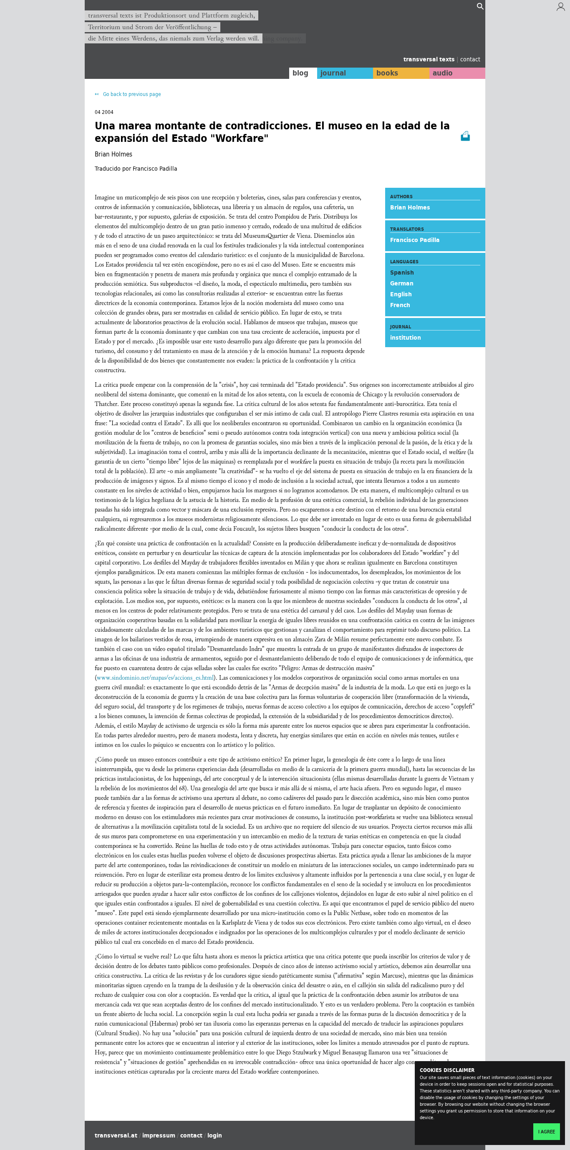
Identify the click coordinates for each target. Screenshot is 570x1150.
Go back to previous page (131, 94)
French (400, 305)
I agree (546, 1131)
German (402, 283)
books (387, 73)
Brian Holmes (410, 207)
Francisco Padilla (415, 240)
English (401, 294)
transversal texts (430, 59)
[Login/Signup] (561, 8)
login (214, 1135)
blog (300, 73)
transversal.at (116, 1135)
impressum (158, 1135)
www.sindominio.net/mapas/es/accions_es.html (155, 678)
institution (405, 337)
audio (443, 73)
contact (470, 59)
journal (333, 73)
